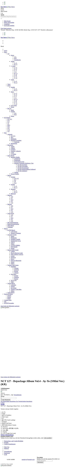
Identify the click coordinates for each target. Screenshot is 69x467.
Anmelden (7, 24)
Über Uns (6, 447)
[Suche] (1, 18)
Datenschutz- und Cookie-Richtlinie (13, 441)
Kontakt (6, 442)
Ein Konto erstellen (9, 25)
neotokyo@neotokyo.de (28, 459)
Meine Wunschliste (9, 22)
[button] (8, 401)
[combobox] (8, 16)
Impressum (7, 453)
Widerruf (6, 448)
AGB (5, 454)
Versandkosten (17, 395)
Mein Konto (7, 21)
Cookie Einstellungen (9, 444)
